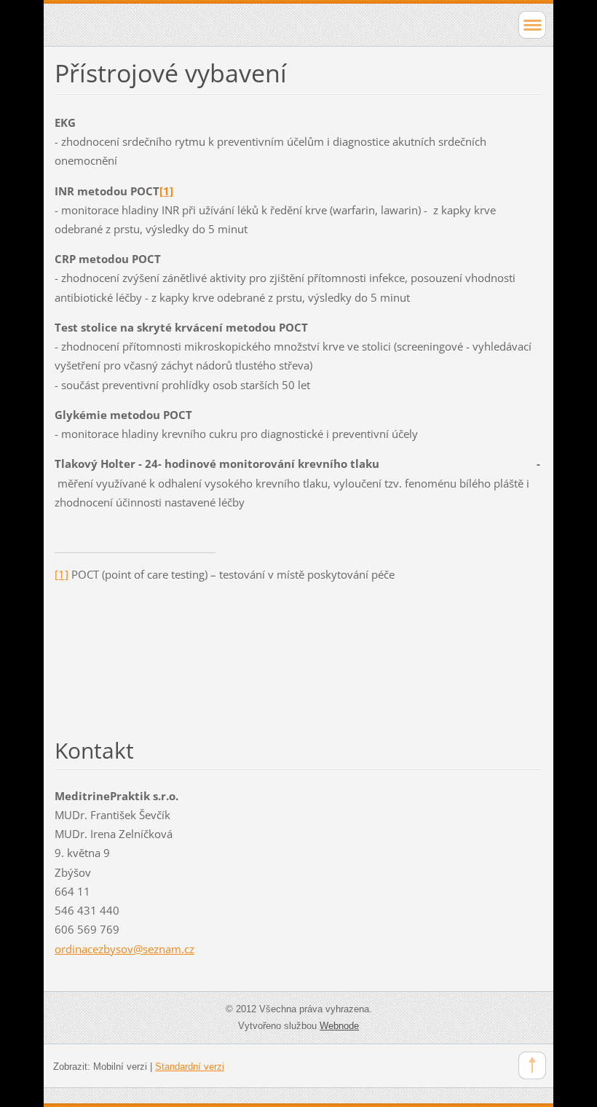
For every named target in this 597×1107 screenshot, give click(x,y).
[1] (61, 574)
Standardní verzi (189, 1066)
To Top (532, 1065)
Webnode (339, 1025)
